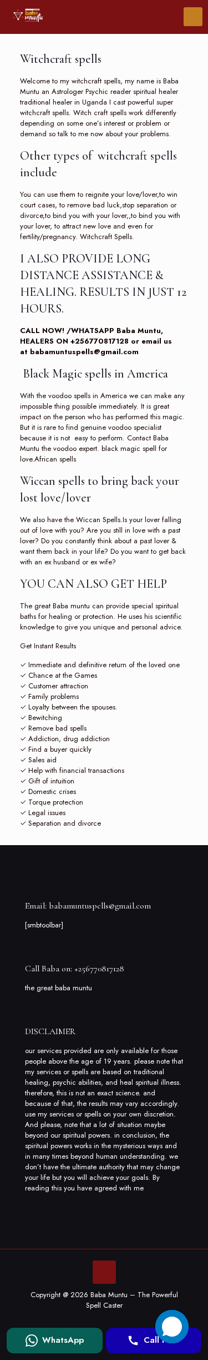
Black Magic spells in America (94, 373)
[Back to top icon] (104, 1272)
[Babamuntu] (28, 17)
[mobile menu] (193, 16)
